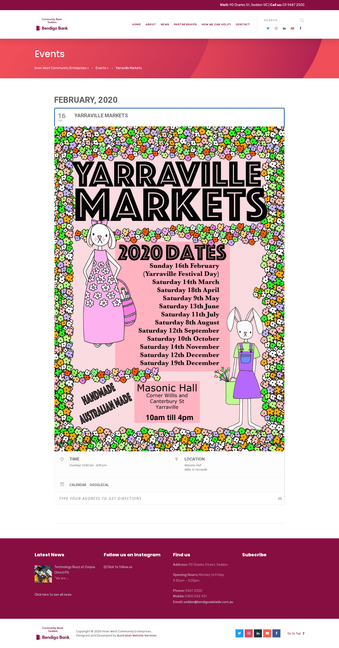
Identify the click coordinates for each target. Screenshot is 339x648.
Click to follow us (119, 567)
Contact (243, 24)
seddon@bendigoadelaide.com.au (208, 602)
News (165, 24)
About (151, 24)
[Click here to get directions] (280, 498)
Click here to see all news (53, 595)
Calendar (77, 485)
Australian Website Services (137, 635)
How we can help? (216, 24)
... (67, 578)
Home (136, 24)
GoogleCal (99, 485)
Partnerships (185, 24)
